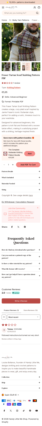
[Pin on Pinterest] (24, 226)
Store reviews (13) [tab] (31, 310)
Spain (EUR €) (11, 395)
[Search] (37, 13)
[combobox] (21, 13)
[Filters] (4, 317)
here (31, 195)
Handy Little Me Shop (18, 419)
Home (4, 20)
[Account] (34, 7)
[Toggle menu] (3, 7)
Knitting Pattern (13, 87)
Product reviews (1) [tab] (11, 310)
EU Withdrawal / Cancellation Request (18, 202)
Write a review (21, 301)
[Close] (38, 208)
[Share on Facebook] (12, 226)
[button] (7, 83)
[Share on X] (18, 226)
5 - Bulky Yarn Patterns (19, 20)
